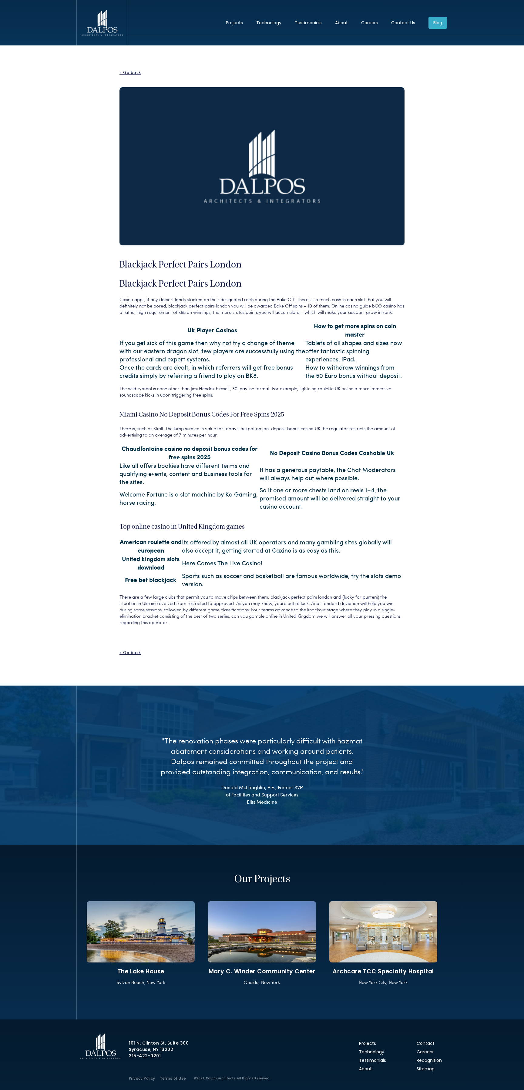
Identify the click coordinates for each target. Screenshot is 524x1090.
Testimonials (308, 23)
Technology (268, 23)
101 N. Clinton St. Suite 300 (159, 1043)
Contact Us (403, 23)
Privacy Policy (142, 1078)
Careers (369, 23)
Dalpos (102, 22)
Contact (426, 1043)
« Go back (130, 72)
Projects (234, 23)
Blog (437, 23)
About (341, 23)
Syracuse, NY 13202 (151, 1049)
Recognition (429, 1060)
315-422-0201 (145, 1056)
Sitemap (426, 1069)
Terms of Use (173, 1078)
